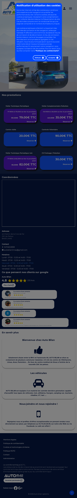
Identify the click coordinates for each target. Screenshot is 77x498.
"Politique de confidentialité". (47, 51)
